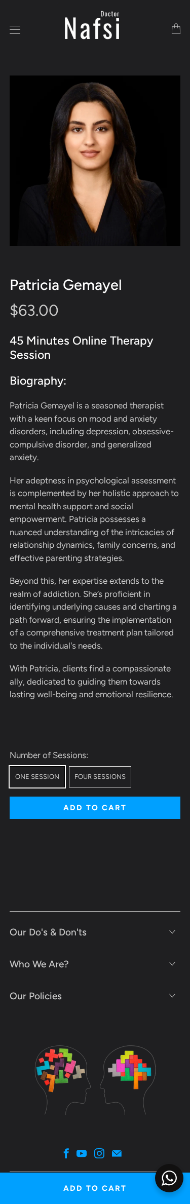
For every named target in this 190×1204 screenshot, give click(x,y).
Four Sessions (100, 776)
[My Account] (12, 29)
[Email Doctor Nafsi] (117, 1153)
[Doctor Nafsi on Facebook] (66, 1153)
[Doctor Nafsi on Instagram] (99, 1153)
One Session (37, 776)
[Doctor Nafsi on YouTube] (82, 1153)
